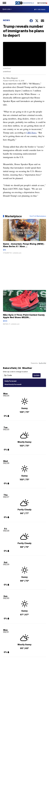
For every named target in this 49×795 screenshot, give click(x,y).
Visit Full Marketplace (38, 216)
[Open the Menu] (4, 3)
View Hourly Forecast (13, 384)
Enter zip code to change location (15, 372)
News (6, 20)
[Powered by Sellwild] (42, 363)
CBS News (31, 132)
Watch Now (41, 3)
